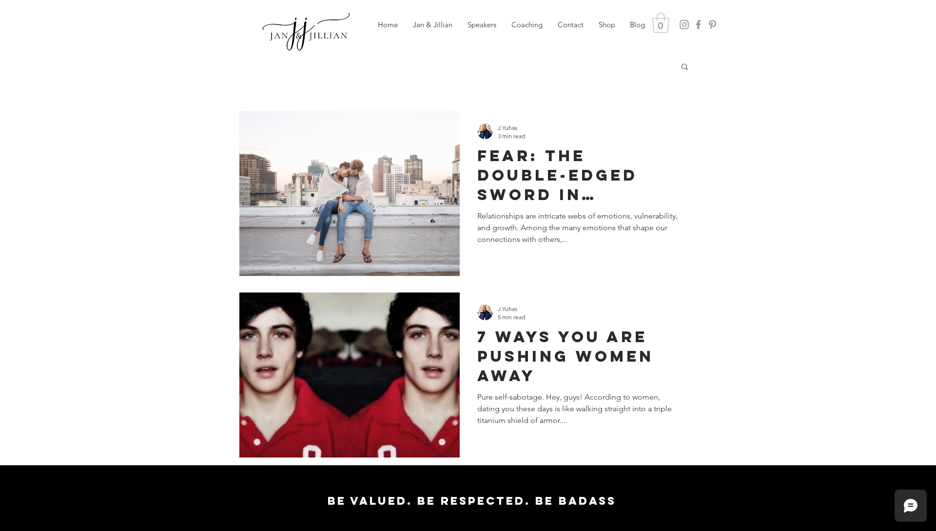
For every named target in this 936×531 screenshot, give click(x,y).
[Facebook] (698, 24)
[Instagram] (684, 24)
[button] (482, 25)
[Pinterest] (712, 24)
